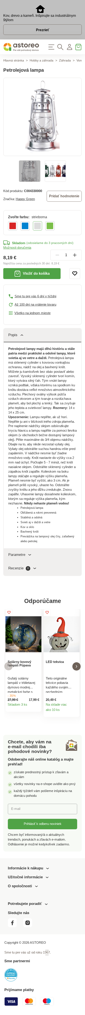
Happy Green (25, 199)
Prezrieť (42, 30)
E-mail (15, 809)
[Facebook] (15, 926)
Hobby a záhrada (41, 60)
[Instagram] (29, 926)
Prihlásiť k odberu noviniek (42, 824)
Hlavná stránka (13, 60)
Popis (12, 335)
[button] (8, 666)
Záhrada (65, 60)
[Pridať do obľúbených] (74, 273)
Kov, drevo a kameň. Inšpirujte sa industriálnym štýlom (39, 18)
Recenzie (18, 568)
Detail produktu (36, 707)
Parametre (16, 555)
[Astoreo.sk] (21, 47)
